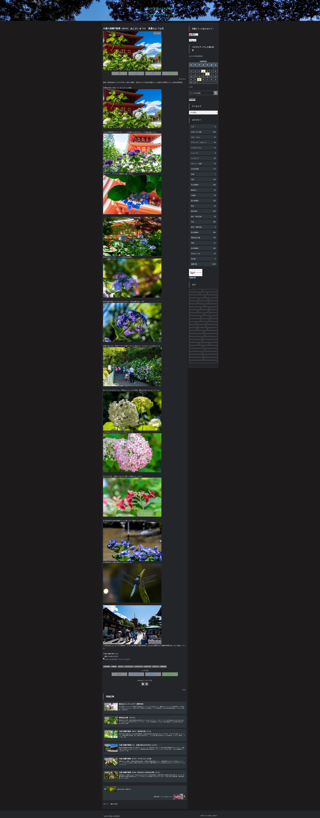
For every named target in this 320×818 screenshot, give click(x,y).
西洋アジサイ (148, 666)
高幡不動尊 (163, 666)
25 (199, 79)
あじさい (121, 666)
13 (207, 74)
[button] (216, 93)
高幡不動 (114, 666)
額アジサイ (156, 666)
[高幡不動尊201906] (132, 108)
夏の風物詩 (107, 666)
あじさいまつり (129, 666)
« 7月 (191, 87)
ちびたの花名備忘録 (195, 56)
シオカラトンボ (138, 666)
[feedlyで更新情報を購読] (142, 684)
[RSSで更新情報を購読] (146, 684)
